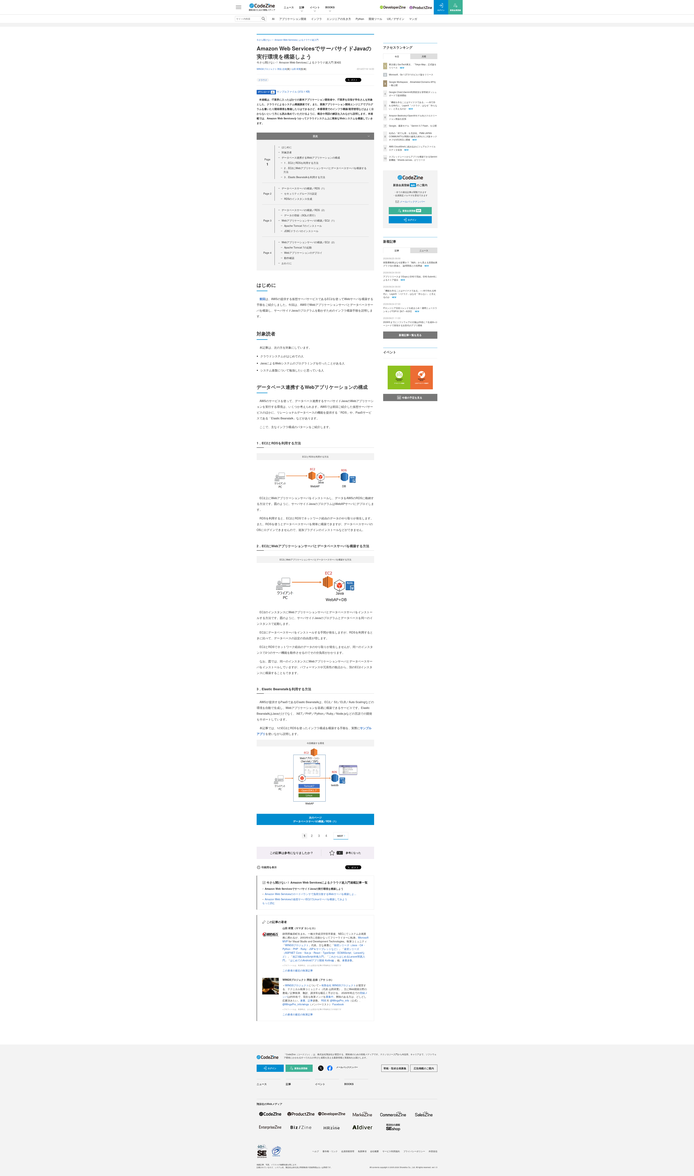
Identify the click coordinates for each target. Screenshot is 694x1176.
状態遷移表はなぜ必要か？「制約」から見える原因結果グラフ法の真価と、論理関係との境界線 (410, 264)
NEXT (340, 835)
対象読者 (287, 152)
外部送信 (433, 1151)
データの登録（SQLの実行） (300, 215)
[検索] (263, 18)
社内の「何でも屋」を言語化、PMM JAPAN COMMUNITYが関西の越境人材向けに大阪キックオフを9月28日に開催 (413, 136)
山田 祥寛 (296, 68)
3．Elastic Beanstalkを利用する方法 (304, 177)
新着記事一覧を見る (410, 335)
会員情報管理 (347, 1151)
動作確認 (289, 258)
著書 (302, 1000)
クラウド (262, 79)
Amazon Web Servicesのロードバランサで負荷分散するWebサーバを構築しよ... (310, 894)
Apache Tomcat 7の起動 (298, 247)
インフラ (316, 19)
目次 (315, 136)
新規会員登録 (411, 210)
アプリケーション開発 (292, 19)
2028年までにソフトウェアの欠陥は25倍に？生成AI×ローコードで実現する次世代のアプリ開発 (410, 323)
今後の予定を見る (412, 397)
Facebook (338, 1004)
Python (360, 19)
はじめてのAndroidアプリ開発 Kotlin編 (312, 960)
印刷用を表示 (269, 867)
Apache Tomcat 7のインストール (303, 225)
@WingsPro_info (339, 1000)
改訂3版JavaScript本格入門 (308, 956)
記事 (301, 7)
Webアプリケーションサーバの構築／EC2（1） (309, 220)
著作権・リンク (330, 1151)
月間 (424, 56)
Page (267, 193)
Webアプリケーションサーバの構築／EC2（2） (309, 242)
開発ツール (375, 19)
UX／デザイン (395, 19)
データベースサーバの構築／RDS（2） (304, 210)
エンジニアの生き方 (339, 19)
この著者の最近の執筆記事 (297, 970)
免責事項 (362, 1151)
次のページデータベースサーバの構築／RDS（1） (315, 819)
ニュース (289, 7)
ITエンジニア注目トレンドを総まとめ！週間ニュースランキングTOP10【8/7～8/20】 (410, 309)
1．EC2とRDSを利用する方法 (301, 163)
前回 (262, 299)
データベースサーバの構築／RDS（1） (304, 188)
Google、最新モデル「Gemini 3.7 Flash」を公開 (413, 125)
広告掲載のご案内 (424, 1068)
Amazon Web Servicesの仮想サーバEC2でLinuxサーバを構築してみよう (306, 899)
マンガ (413, 19)
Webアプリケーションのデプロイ (303, 252)
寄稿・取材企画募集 (395, 1068)
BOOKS (330, 7)
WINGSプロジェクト (297, 945)
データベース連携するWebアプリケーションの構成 (311, 157)
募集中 (329, 996)
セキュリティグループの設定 (300, 193)
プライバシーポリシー (414, 1151)
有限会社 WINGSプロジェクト (338, 985)
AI (273, 19)
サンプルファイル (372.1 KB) (293, 91)
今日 (397, 56)
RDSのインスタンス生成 (298, 199)
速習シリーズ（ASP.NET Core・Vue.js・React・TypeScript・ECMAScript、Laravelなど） (323, 952)
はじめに (287, 147)
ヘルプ (315, 1151)
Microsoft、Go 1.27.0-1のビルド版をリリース (411, 74)
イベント (315, 7)
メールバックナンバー (412, 201)
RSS (324, 1000)
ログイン (412, 219)
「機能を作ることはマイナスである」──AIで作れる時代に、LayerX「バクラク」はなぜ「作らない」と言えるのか (413, 105)
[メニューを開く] (238, 7)
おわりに (287, 263)
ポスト (353, 79)
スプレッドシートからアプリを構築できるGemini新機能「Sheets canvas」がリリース (413, 158)
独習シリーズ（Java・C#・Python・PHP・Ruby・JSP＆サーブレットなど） (323, 947)
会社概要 (374, 1151)
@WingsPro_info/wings (295, 1004)
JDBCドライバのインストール (301, 231)
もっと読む (268, 903)
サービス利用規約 (391, 1151)
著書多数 (347, 960)
